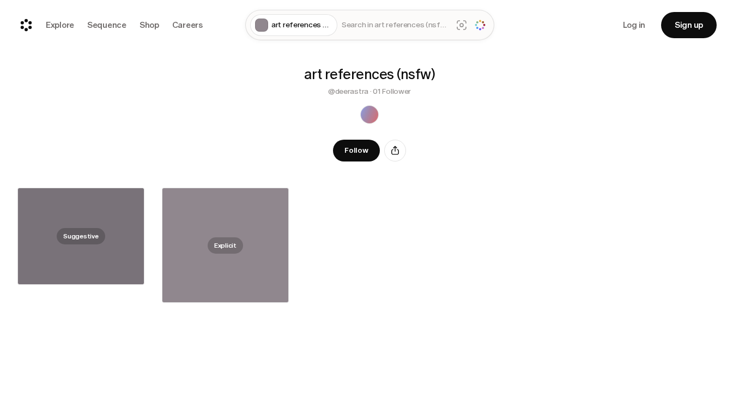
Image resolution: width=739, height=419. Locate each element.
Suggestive (81, 236)
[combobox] (395, 25)
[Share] (395, 150)
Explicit (225, 245)
